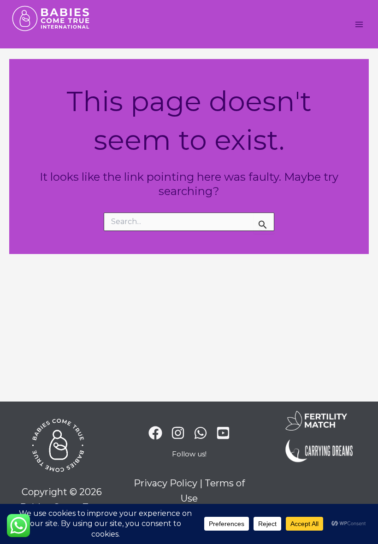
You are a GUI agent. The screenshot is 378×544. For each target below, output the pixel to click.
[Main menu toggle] (359, 24)
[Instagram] (178, 433)
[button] (189, 456)
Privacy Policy (165, 483)
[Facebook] (155, 433)
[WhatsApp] (200, 433)
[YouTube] (223, 433)
